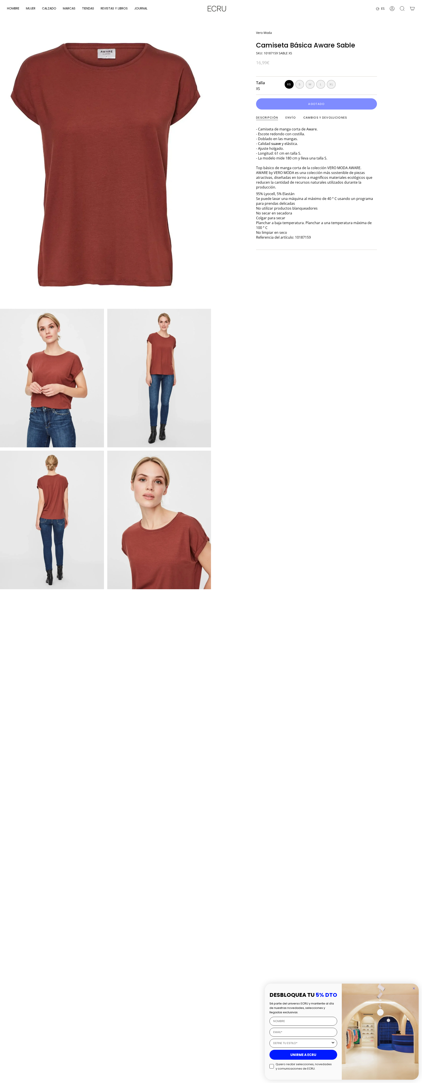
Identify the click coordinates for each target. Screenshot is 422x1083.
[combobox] (302, 1043)
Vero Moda (264, 33)
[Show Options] (333, 1043)
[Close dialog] (414, 988)
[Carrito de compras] (412, 8)
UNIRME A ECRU (303, 1054)
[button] (13, 8)
